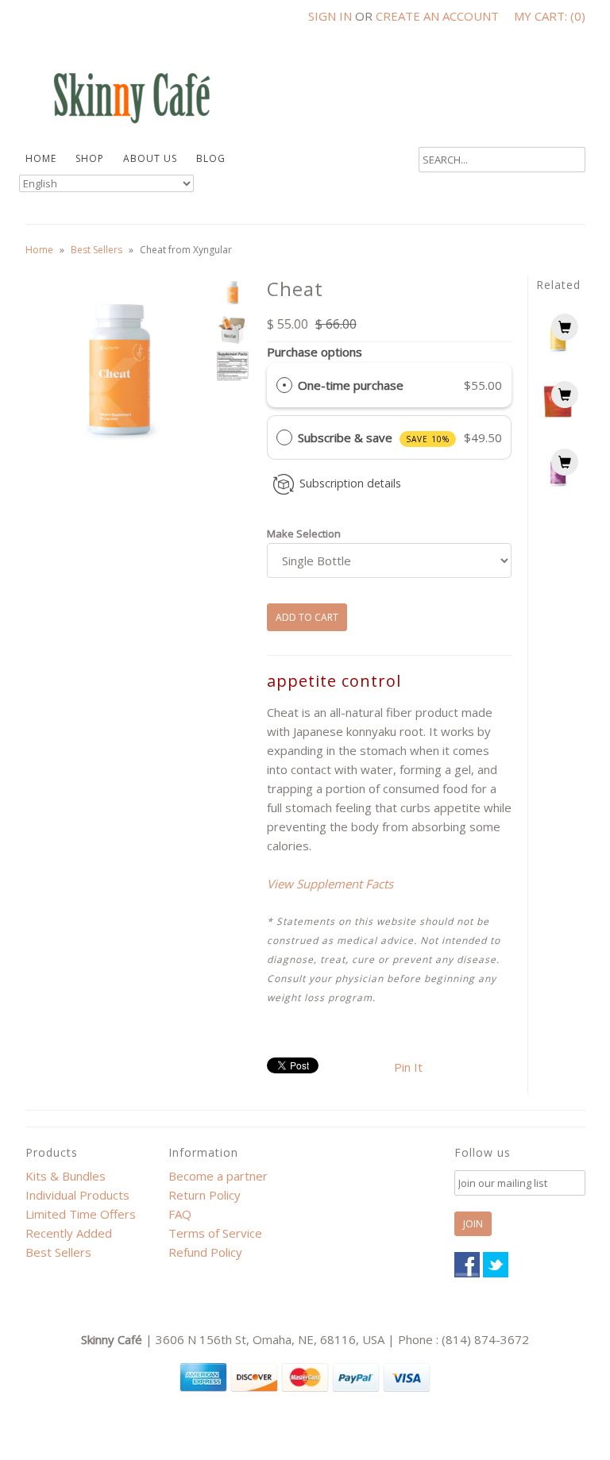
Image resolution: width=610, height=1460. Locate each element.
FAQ (179, 1214)
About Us (150, 158)
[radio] (284, 385)
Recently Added (68, 1233)
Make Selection (304, 533)
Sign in (330, 16)
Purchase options (314, 352)
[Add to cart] (564, 327)
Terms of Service (215, 1233)
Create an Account (437, 16)
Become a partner (218, 1176)
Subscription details (350, 483)
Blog (211, 158)
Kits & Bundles (65, 1176)
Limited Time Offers (80, 1214)
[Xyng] (558, 352)
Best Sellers (96, 249)
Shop (89, 158)
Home (40, 158)
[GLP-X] (558, 487)
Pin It (408, 1067)
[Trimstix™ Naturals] (558, 420)
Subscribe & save (374, 437)
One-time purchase (350, 385)
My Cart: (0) (549, 16)
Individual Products (77, 1195)
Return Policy (204, 1195)
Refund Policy (205, 1252)
